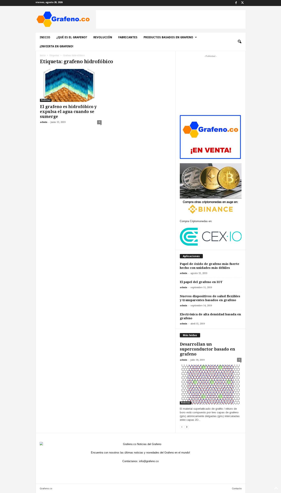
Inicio (45, 37)
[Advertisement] (171, 19)
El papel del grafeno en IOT (201, 282)
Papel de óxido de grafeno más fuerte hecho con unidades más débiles (209, 266)
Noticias (45, 100)
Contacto (237, 488)
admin (43, 122)
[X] (242, 3)
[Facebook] (236, 3)
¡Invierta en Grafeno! (56, 46)
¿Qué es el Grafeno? (71, 37)
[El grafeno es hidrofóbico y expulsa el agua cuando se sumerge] (71, 85)
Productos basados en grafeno (168, 37)
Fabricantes (127, 37)
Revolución (102, 37)
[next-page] (187, 427)
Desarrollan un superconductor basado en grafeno (207, 349)
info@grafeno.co (149, 461)
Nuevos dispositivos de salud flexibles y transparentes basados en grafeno (210, 298)
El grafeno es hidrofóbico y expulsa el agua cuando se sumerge (68, 111)
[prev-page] (182, 427)
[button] (239, 41)
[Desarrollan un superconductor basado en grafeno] (211, 384)
